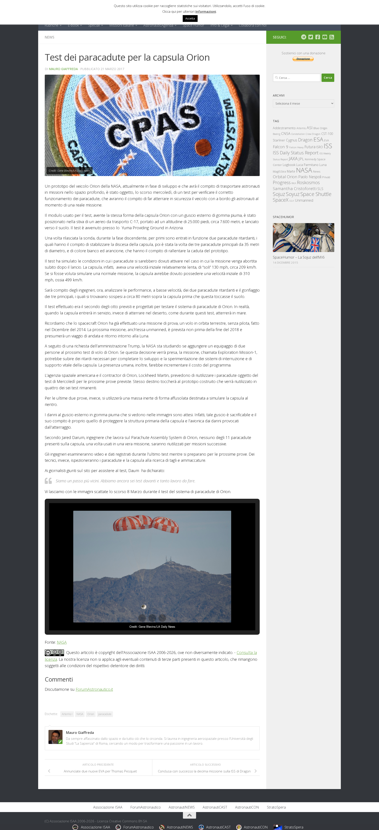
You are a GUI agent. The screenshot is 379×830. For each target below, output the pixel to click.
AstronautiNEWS (182, 807)
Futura (309, 146)
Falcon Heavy (296, 147)
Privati (326, 177)
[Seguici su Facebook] (317, 37)
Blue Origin (320, 128)
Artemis (301, 128)
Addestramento (284, 128)
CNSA (285, 133)
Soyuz (293, 193)
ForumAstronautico (145, 807)
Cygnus (291, 140)
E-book (73, 25)
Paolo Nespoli (309, 176)
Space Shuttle (315, 193)
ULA (291, 200)
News (49, 37)
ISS (328, 145)
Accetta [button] (190, 18)
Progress (282, 182)
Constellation (298, 134)
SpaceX (280, 199)
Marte (291, 171)
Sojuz (279, 193)
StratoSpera (276, 807)
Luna (323, 164)
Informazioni (205, 11)
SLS (320, 188)
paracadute (104, 714)
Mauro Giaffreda (63, 69)
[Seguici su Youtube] (324, 37)
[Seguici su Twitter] (310, 37)
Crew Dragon (313, 134)
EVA (326, 140)
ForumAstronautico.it (94, 689)
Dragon (305, 140)
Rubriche (51, 25)
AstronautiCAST (215, 807)
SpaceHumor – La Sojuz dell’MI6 (299, 257)
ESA (318, 139)
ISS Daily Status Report (295, 153)
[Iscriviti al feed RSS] (331, 37)
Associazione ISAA (107, 807)
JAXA (293, 159)
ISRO (319, 147)
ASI (310, 127)
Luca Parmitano (307, 165)
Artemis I (67, 714)
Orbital (279, 177)
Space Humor (193, 25)
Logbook (289, 164)
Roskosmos (308, 182)
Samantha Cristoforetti (294, 188)
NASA (62, 642)
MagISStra (279, 171)
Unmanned (304, 200)
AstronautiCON (247, 807)
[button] (142, 618)
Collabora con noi (252, 25)
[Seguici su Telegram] (303, 37)
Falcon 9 (280, 146)
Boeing (276, 134)
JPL (301, 158)
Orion (90, 714)
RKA (293, 183)
